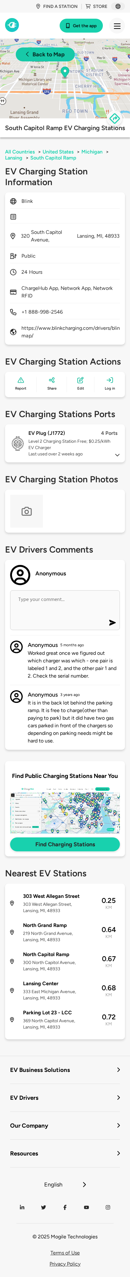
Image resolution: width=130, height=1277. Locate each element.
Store (100, 6)
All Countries (20, 152)
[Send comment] (112, 622)
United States (58, 152)
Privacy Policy (65, 1264)
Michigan (92, 152)
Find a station (60, 6)
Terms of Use (65, 1253)
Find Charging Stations (65, 844)
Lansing (13, 158)
